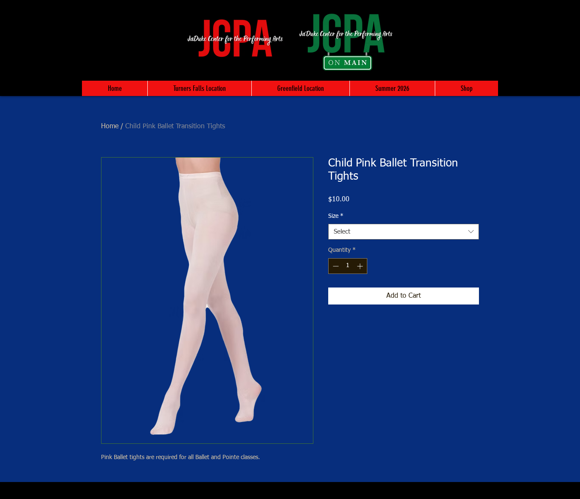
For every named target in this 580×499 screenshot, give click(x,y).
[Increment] (360, 266)
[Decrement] (334, 266)
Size (335, 216)
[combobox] (403, 232)
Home (109, 126)
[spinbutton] (347, 266)
